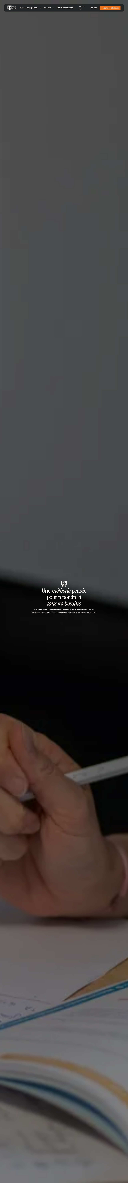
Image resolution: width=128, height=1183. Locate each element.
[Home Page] (12, 8)
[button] (31, 8)
